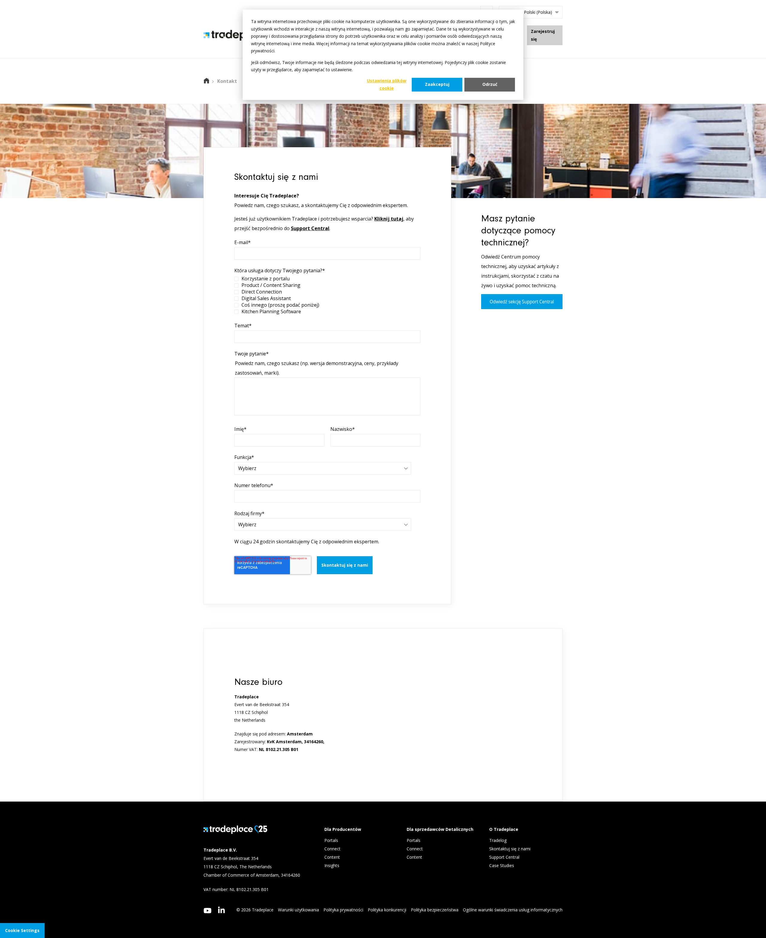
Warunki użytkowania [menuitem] (298, 910)
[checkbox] (327, 295)
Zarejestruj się (543, 35)
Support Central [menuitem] (504, 857)
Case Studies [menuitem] (501, 865)
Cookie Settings (22, 930)
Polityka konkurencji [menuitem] (387, 910)
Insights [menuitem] (332, 865)
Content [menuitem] (332, 857)
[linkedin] (222, 910)
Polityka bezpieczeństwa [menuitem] (434, 910)
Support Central (310, 228)
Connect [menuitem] (333, 849)
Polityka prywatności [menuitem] (343, 910)
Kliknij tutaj (388, 218)
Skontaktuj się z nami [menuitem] (510, 849)
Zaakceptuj (437, 84)
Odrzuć (489, 84)
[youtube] (207, 910)
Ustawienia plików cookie (386, 84)
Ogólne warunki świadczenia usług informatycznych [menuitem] (513, 910)
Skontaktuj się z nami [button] (344, 565)
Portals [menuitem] (331, 840)
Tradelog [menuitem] (498, 840)
